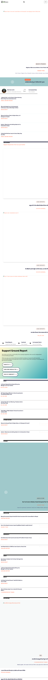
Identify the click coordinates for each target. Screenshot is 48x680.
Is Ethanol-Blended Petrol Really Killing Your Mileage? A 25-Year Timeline (16, 384)
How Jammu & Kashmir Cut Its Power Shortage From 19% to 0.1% (14, 559)
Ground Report (5, 518)
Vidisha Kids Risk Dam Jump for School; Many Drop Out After (13, 133)
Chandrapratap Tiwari (7, 591)
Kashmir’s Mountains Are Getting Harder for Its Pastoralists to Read (15, 124)
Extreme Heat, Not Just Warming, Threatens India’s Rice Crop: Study (15, 402)
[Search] (24, 2)
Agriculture (40, 498)
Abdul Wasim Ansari (7, 100)
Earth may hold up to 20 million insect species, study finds (13, 546)
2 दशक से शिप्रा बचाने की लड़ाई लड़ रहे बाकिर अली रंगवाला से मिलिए (13, 670)
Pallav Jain (41, 335)
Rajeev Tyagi (41, 70)
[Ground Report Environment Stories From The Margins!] (4, 2)
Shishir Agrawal (41, 208)
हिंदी (41, 655)
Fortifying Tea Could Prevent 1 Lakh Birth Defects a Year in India (14, 580)
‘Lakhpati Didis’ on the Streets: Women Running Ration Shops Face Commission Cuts (15, 98)
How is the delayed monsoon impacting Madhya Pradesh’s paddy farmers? (16, 525)
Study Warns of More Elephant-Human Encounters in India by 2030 (15, 410)
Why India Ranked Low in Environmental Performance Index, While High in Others (15, 107)
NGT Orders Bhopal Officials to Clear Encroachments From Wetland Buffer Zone (17, 393)
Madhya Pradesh (41, 64)
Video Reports (41, 202)
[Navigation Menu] (45, 2)
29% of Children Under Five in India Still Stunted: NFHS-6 (13, 589)
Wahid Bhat (4, 109)
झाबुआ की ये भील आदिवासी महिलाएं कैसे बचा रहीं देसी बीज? (11, 679)
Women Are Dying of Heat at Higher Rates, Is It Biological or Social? (15, 115)
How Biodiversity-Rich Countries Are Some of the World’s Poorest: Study (16, 537)
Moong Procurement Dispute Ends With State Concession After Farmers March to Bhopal (19, 516)
